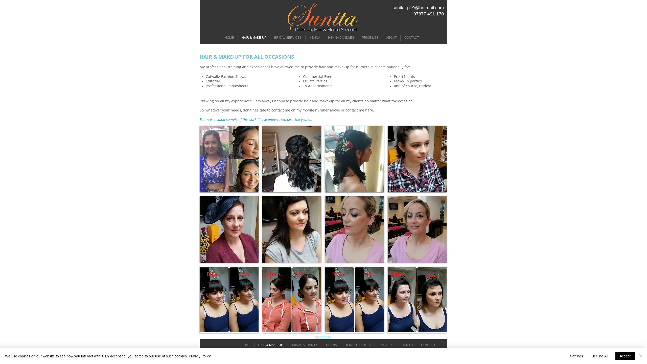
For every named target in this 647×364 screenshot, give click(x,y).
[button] (229, 159)
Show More (323, 337)
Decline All (599, 355)
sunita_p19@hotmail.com (418, 7)
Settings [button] (576, 355)
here (369, 110)
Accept (625, 355)
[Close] (641, 356)
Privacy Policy (200, 355)
